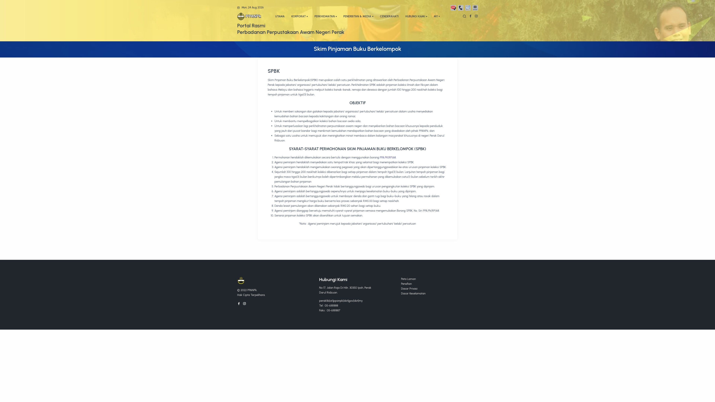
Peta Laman (408, 279)
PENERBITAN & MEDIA (357, 16)
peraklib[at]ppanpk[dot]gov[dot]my (341, 300)
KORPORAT (298, 16)
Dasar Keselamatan (413, 293)
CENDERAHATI (389, 16)
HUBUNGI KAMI (415, 16)
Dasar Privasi (409, 288)
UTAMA (280, 16)
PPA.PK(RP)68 (388, 157)
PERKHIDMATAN (324, 16)
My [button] (436, 16)
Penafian (406, 283)
